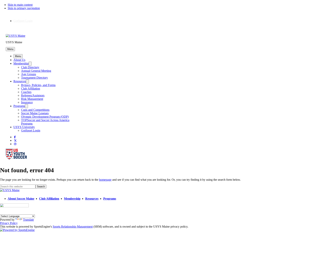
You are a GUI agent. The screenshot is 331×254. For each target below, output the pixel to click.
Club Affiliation (30, 88)
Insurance (27, 102)
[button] (10, 49)
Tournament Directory (34, 77)
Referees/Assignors (32, 95)
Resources (19, 81)
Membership (21, 63)
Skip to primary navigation (24, 8)
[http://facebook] (15, 137)
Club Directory (30, 67)
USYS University (24, 127)
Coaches (26, 92)
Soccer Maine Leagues (35, 113)
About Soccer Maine (21, 198)
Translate (28, 219)
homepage (105, 179)
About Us (19, 59)
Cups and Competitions (35, 109)
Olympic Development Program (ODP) (45, 116)
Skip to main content (20, 4)
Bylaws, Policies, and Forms (38, 85)
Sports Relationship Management (73, 226)
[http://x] (15, 140)
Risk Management (32, 98)
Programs (19, 106)
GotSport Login (23, 20)
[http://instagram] (15, 144)
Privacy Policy (9, 223)
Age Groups (28, 74)
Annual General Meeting (36, 70)
